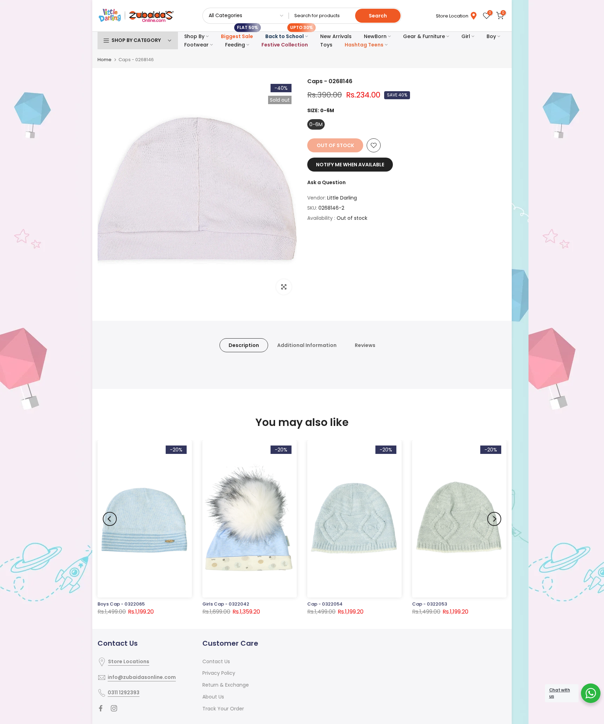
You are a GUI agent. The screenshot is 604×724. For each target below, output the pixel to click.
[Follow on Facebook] (101, 708)
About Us (213, 696)
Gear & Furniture (424, 36)
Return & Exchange (225, 684)
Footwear (196, 44)
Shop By (194, 36)
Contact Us (216, 661)
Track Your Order (223, 708)
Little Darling (342, 197)
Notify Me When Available (350, 164)
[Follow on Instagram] (114, 708)
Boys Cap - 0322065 (121, 604)
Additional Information (307, 345)
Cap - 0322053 (429, 604)
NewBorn (375, 36)
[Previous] (110, 519)
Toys (326, 44)
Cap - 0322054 (325, 604)
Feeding (235, 44)
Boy (491, 36)
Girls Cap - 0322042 (225, 604)
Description (244, 345)
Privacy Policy (218, 672)
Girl (465, 36)
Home (105, 59)
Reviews (365, 345)
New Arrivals (336, 36)
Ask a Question (326, 182)
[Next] (494, 519)
